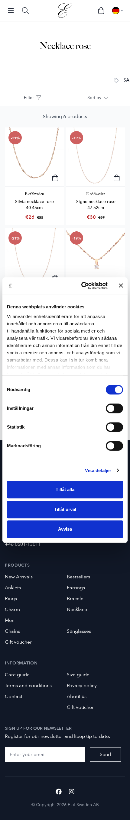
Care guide (17, 674)
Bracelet (76, 598)
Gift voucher (18, 642)
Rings (11, 598)
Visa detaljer (98, 470)
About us (76, 696)
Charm (12, 609)
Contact (13, 696)
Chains (12, 631)
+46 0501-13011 (23, 544)
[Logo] (65, 10)
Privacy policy (82, 685)
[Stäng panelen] (121, 286)
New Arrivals (19, 577)
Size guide (78, 674)
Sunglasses (79, 631)
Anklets (13, 587)
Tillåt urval (65, 509)
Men (10, 620)
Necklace (77, 609)
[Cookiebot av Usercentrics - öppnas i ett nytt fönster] (82, 286)
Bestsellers (78, 577)
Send (105, 754)
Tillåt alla (65, 489)
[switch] (114, 408)
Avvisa (65, 529)
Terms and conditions (28, 685)
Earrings (76, 587)
